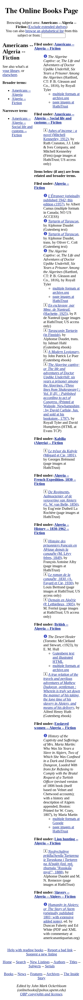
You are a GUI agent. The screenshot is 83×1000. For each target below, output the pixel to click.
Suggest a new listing (41, 954)
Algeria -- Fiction (19, 101)
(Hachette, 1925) (58, 309)
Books (8, 974)
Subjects (35, 966)
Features (36, 974)
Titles (73, 962)
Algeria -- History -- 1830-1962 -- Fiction (51, 529)
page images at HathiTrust (63, 104)
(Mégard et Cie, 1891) (60, 453)
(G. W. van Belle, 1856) (60, 498)
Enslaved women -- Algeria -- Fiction (55, 726)
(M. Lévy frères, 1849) (60, 549)
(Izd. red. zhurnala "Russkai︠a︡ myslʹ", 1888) (61, 861)
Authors (59, 962)
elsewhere (10, 75)
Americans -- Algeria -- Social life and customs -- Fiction (22, 127)
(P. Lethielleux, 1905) (59, 602)
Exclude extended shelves (47, 27)
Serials (50, 966)
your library (11, 71)
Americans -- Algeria (21, 92)
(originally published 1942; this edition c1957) (61, 200)
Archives (52, 974)
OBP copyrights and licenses (41, 994)
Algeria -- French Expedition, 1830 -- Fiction (55, 479)
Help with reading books (25, 950)
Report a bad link (60, 950)
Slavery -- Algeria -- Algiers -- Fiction (55, 894)
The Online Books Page (41, 10)
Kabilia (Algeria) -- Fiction (50, 441)
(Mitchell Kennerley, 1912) (60, 135)
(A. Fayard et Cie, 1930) (58, 579)
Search (21, 962)
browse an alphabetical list (44, 31)
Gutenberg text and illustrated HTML (63, 657)
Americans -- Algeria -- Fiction (54, 46)
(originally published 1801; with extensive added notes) (61, 913)
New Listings (40, 962)
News (22, 974)
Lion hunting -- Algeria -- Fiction (56, 841)
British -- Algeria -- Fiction (51, 626)
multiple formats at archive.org (66, 96)
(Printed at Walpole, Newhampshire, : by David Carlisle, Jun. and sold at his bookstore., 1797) (61, 391)
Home (7, 962)
